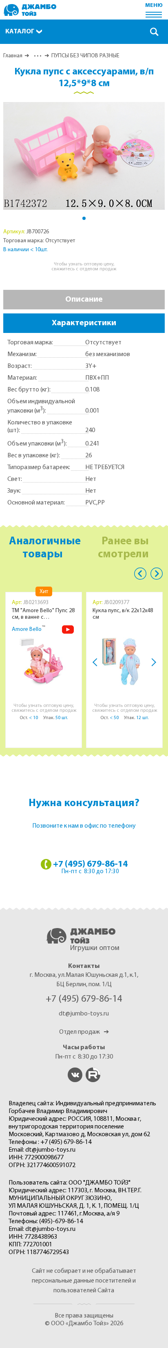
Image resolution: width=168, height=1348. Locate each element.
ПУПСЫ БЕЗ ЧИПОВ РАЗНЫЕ (85, 56)
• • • (36, 56)
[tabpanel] (84, 156)
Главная (12, 56)
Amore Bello (27, 629)
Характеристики (84, 323)
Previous (140, 573)
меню (154, 5)
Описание (84, 300)
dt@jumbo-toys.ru (84, 1014)
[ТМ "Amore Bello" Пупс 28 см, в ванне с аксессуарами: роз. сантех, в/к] (43, 661)
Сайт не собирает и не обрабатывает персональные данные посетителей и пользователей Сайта (84, 1281)
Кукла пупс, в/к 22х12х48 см (123, 614)
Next (152, 662)
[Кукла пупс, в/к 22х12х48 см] (124, 661)
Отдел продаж (84, 1032)
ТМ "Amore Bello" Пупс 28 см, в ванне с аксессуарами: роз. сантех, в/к (43, 614)
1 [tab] (84, 218)
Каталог (19, 31)
